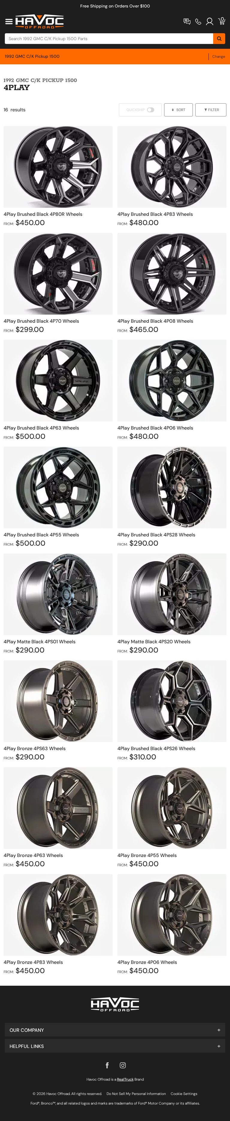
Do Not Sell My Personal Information (136, 1093)
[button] (115, 1030)
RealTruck (125, 1079)
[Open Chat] (187, 22)
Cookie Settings (184, 1093)
